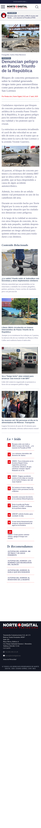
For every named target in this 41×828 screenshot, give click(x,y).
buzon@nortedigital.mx (13, 655)
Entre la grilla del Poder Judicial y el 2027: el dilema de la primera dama (22, 506)
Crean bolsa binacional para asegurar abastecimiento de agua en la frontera (22, 523)
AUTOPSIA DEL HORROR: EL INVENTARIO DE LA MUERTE (19, 579)
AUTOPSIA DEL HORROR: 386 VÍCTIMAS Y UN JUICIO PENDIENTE (19, 553)
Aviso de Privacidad (9, 659)
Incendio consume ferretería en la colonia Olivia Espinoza (22, 498)
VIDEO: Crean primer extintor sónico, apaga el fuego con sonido (18, 536)
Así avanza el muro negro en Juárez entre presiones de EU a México (23, 489)
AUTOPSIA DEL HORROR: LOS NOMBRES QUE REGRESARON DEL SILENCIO (20, 562)
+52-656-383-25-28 (11, 652)
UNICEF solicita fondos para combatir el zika (22, 515)
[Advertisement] (19, 601)
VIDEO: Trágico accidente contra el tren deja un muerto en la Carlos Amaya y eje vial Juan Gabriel (22, 479)
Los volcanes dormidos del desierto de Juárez (22, 454)
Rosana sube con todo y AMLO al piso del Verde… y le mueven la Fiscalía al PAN (23, 446)
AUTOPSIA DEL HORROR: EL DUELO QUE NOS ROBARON (19, 571)
